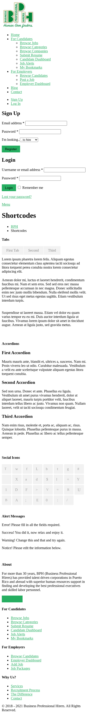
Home (15, 35)
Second (33, 250)
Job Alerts (27, 63)
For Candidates (21, 39)
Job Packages (20, 668)
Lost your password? (17, 197)
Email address (13, 123)
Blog (14, 88)
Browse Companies (34, 51)
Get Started (12, 599)
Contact (16, 92)
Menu (6, 204)
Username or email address (22, 170)
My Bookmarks (31, 67)
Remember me (32, 188)
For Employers (21, 71)
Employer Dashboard (35, 84)
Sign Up (17, 99)
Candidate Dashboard (35, 59)
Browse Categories (33, 47)
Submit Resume (31, 55)
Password (10, 131)
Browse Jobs (29, 43)
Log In (16, 104)
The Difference (21, 694)
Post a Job (27, 80)
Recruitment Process (25, 690)
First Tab (12, 250)
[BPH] (18, 27)
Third (52, 250)
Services (17, 686)
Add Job (17, 664)
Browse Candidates (34, 75)
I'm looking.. (11, 140)
